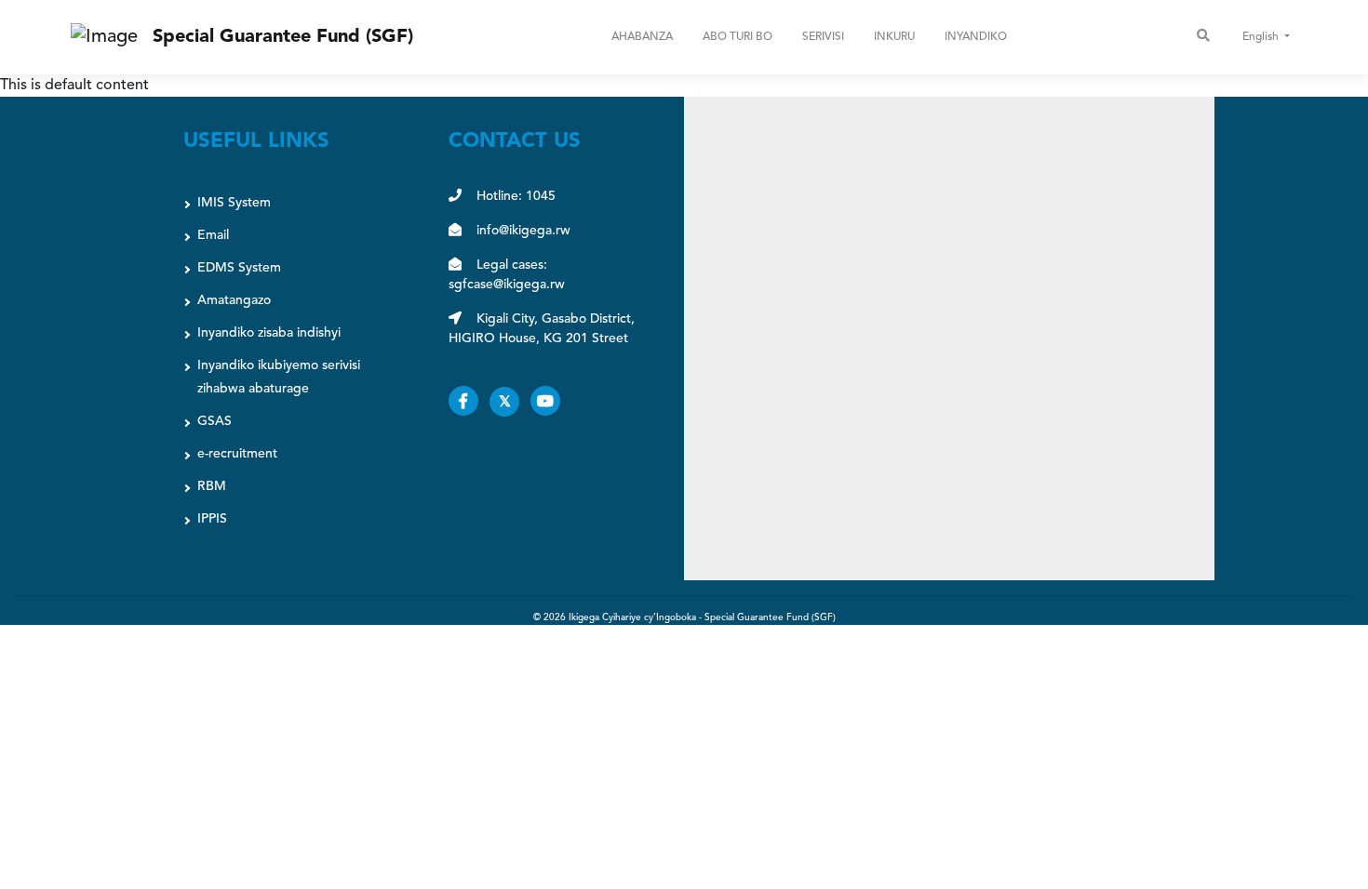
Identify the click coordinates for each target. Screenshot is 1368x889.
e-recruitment (237, 453)
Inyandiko (976, 37)
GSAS (214, 421)
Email (213, 235)
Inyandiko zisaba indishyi (269, 332)
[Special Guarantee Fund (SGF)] (104, 37)
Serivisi (823, 37)
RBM (211, 486)
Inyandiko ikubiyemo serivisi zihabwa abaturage (278, 377)
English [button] (1261, 37)
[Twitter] (510, 402)
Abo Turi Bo (737, 37)
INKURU (894, 37)
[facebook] (469, 402)
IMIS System (234, 202)
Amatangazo (234, 300)
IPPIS (212, 518)
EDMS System (239, 267)
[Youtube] (549, 402)
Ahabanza (642, 37)
